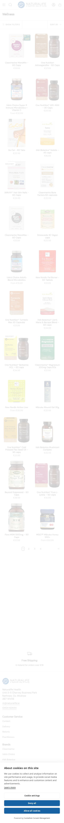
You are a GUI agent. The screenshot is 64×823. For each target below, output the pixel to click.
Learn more (10, 787)
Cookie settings (32, 795)
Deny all (32, 803)
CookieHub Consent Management (37, 818)
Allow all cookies (32, 810)
